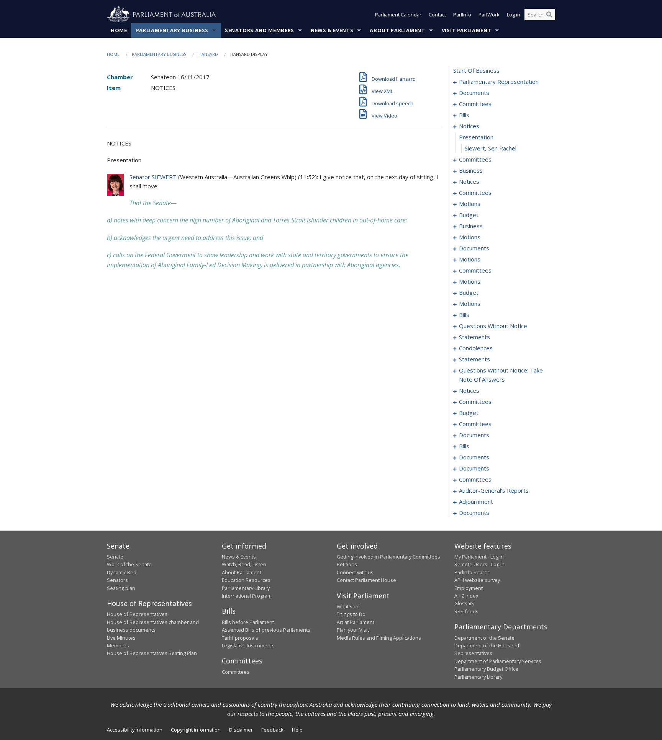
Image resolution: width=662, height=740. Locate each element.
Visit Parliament (466, 30)
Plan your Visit (353, 629)
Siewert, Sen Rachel (490, 148)
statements (474, 337)
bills (464, 115)
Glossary (464, 603)
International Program (247, 595)
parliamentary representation (499, 81)
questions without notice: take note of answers (501, 374)
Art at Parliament (355, 622)
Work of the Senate (129, 564)
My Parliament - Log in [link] (479, 556)
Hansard (208, 54)
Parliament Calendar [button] (398, 14)
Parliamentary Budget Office (486, 668)
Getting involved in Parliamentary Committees (388, 556)
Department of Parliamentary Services (497, 661)
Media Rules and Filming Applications (379, 637)
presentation (476, 137)
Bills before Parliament (248, 622)
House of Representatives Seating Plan (152, 653)
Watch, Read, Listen (244, 564)
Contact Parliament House (366, 580)
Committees (235, 671)
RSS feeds (466, 611)
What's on (348, 606)
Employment (468, 588)
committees (475, 104)
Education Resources (246, 580)
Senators (117, 580)
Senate (115, 556)
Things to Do (351, 614)
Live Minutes (121, 637)
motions (469, 203)
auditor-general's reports (494, 490)
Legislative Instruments (248, 645)
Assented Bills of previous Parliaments (266, 629)
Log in (513, 14)
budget (468, 215)
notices (469, 126)
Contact (437, 14)
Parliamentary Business (172, 30)
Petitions (347, 564)
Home (119, 30)
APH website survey (477, 580)
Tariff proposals (240, 637)
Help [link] (297, 729)
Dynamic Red (121, 572)
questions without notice (493, 326)
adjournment (476, 501)
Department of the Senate (484, 637)
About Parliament (397, 30)
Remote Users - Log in (479, 564)
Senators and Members (259, 30)
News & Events (332, 30)
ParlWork (489, 14)
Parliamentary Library (246, 588)
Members (118, 645)
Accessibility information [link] (134, 729)
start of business (476, 70)
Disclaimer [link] (241, 729)
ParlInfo (462, 14)
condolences (476, 348)
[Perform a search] (549, 14)
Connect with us (355, 572)
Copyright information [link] (196, 729)
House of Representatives (137, 614)
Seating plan (121, 588)
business (471, 170)
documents (474, 92)
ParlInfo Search (472, 572)
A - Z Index (466, 595)
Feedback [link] (272, 729)
